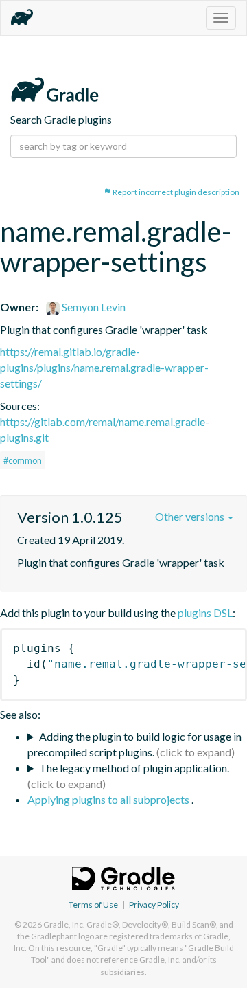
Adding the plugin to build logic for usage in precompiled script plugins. (134, 744)
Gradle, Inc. (64, 924)
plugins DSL (205, 612)
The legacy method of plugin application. (134, 767)
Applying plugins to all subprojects (109, 799)
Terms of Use (93, 904)
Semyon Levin (93, 306)
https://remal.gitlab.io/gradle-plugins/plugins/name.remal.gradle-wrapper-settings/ (104, 367)
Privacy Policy (154, 904)
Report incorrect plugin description (175, 192)
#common (22, 460)
